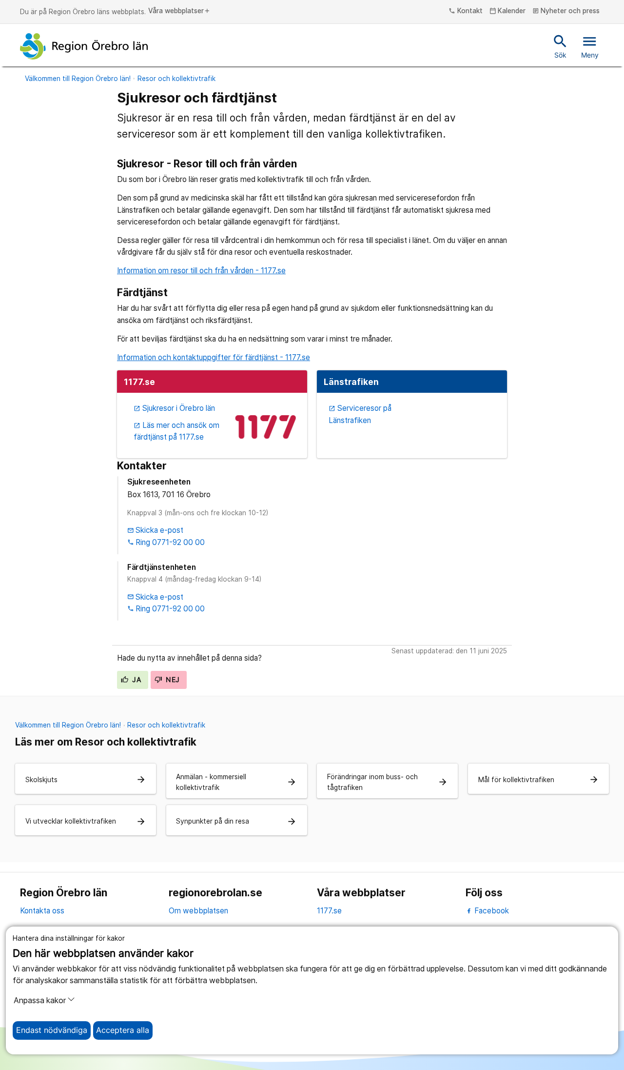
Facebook (490, 910)
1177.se (329, 910)
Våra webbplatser (179, 11)
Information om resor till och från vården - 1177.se (201, 270)
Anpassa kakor (40, 1000)
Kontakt (465, 11)
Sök (560, 46)
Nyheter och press (566, 11)
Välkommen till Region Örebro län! (78, 78)
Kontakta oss (42, 910)
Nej (172, 680)
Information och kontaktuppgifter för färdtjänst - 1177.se (213, 357)
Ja (135, 680)
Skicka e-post (155, 530)
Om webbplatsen (198, 910)
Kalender (507, 11)
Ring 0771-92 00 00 (166, 542)
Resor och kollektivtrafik (176, 78)
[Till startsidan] (84, 46)
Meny (590, 46)
